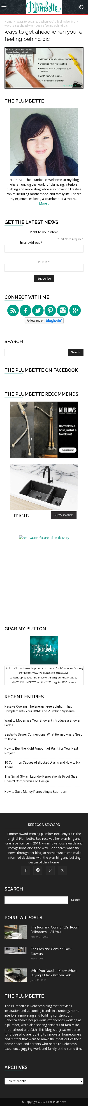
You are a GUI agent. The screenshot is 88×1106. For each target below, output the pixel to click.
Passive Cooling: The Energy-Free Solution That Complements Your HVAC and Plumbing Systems (40, 709)
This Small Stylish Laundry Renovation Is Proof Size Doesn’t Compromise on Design (41, 779)
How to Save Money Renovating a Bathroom (36, 791)
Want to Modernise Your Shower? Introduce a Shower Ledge (43, 723)
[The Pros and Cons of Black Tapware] (16, 950)
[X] (62, 870)
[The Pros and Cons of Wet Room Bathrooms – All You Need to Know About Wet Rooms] (16, 932)
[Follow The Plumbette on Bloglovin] (44, 322)
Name (44, 262)
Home (8, 21)
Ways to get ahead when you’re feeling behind (46, 21)
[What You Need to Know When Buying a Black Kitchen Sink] (16, 975)
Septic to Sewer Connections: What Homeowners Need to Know (43, 737)
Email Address (31, 242)
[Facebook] (25, 870)
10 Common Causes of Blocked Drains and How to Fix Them (42, 765)
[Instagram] (37, 870)
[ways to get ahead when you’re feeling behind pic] (44, 87)
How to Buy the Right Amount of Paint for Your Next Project (41, 751)
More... (44, 203)
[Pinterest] (50, 870)
